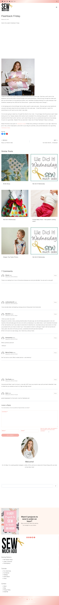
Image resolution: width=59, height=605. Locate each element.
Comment (5, 411)
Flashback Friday (21, 123)
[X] (29, 599)
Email (23, 430)
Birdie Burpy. (6, 183)
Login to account (7, 561)
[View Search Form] (57, 1)
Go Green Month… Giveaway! (50, 141)
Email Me (5, 591)
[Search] (55, 485)
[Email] (12, 1)
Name (4, 430)
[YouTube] (10, 1)
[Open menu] (56, 7)
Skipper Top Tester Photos (10, 257)
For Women (6, 572)
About (5, 586)
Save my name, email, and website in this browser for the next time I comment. (48, 429)
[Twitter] (5, 1)
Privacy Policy (6, 589)
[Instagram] (7, 1)
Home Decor (6, 576)
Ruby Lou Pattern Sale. (7, 141)
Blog (4, 588)
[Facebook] (2, 1)
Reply (55, 275)
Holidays (5, 574)
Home (20, 597)
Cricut (5, 578)
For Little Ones (7, 571)
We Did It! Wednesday (38, 183)
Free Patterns (6, 563)
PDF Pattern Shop (8, 559)
